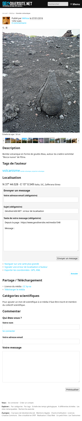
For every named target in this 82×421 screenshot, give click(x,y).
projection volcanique (38, 171)
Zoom (3, 28)
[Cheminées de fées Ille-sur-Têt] (24, 140)
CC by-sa (27, 286)
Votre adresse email (12, 337)
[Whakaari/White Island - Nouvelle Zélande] (35, 140)
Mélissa (25, 18)
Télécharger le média (7, 28)
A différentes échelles (66, 406)
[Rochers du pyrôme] (69, 140)
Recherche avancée (26, 409)
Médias (12, 13)
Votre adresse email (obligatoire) (20, 195)
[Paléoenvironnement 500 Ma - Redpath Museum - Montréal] (52, 140)
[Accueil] (18, 3)
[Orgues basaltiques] (63, 140)
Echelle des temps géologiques (44, 406)
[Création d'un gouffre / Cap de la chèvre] (57, 140)
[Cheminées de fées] (13, 140)
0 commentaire (19, 22)
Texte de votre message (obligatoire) (22, 218)
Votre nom (7, 322)
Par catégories (17, 406)
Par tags (27, 406)
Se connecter (8, 331)
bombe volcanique (25, 171)
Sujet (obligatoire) (13, 206)
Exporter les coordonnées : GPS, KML (22, 270)
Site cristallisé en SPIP (27, 415)
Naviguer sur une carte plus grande (21, 263)
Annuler (74, 273)
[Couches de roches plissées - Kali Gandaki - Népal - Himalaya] (7, 140)
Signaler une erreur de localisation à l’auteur (26, 266)
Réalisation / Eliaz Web (46, 415)
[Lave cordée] (41, 140)
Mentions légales (43, 413)
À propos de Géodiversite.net (23, 413)
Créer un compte (27, 403)
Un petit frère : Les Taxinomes (68, 415)
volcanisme (11, 170)
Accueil (5, 13)
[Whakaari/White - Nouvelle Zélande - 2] (30, 140)
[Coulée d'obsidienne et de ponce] (74, 140)
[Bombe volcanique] (46, 140)
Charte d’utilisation (59, 413)
